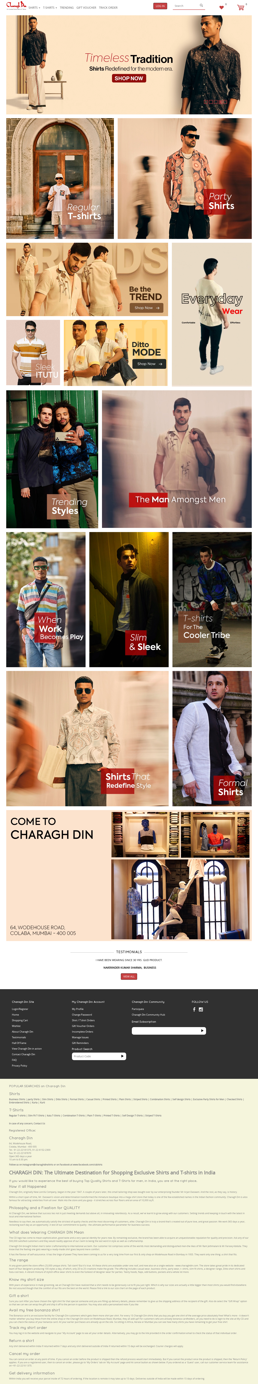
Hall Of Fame (19, 1043)
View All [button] (129, 976)
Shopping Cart (20, 1020)
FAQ (14, 1060)
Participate (138, 1009)
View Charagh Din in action (27, 1048)
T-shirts (49, 7)
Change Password (82, 1014)
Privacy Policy (19, 1065)
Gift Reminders (80, 1043)
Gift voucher (86, 7)
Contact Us (39, 1123)
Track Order (108, 7)
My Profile (77, 1009)
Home (15, 1014)
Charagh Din (21, 1138)
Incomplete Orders (82, 1031)
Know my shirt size (26, 1279)
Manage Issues (80, 1037)
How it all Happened (27, 1186)
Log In (160, 6)
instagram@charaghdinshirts (37, 1164)
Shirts (33, 7)
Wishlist (16, 1026)
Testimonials (19, 1037)
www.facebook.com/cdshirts (87, 1164)
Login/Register (20, 1009)
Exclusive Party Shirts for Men (208, 1099)
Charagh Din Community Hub (148, 1014)
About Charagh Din (22, 1031)
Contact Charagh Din (23, 1054)
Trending (67, 7)
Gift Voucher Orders (83, 1026)
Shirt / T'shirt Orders (83, 1020)
